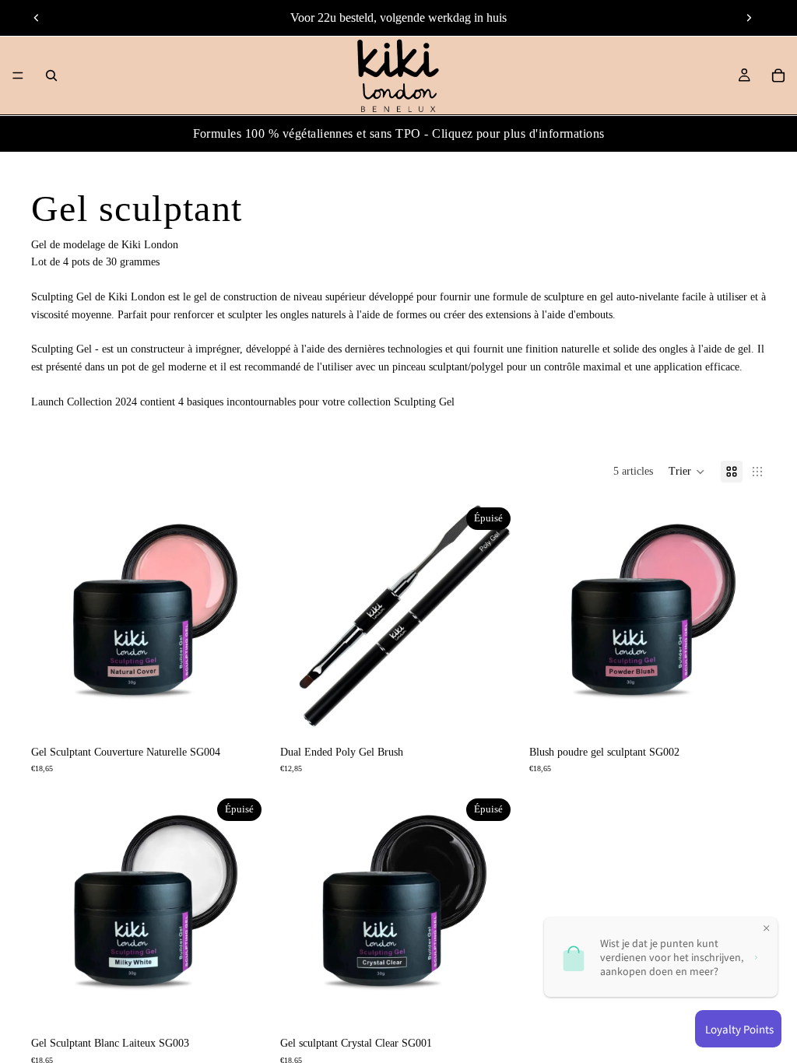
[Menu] (18, 75)
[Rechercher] (51, 75)
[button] (687, 471)
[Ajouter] (244, 714)
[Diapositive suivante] (749, 18)
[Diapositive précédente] (36, 18)
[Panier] (778, 75)
